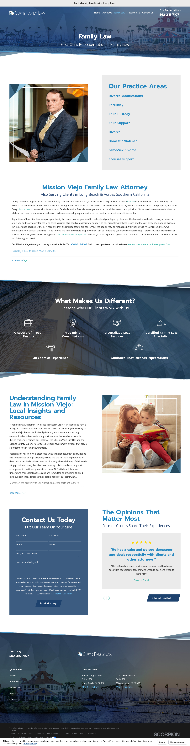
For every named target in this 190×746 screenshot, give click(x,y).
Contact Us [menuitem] (147, 12)
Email (52, 544)
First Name (21, 535)
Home (12, 675)
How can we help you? (27, 562)
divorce (131, 201)
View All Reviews (161, 598)
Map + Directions (90, 686)
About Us (14, 681)
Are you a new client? (26, 553)
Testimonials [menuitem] (133, 12)
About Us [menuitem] (107, 12)
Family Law (14, 687)
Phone (19, 544)
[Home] (27, 13)
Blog (11, 693)
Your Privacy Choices (43, 737)
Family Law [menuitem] (119, 12)
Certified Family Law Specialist (72, 234)
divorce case (24, 209)
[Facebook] (171, 655)
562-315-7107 (169, 15)
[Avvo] (179, 655)
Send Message (48, 603)
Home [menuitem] (97, 12)
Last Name (54, 535)
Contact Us (15, 699)
